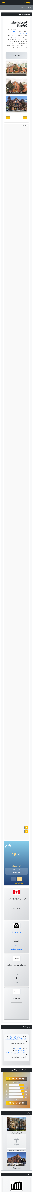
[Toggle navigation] (3, 2)
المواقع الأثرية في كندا (14, 1037)
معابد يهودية (16, 932)
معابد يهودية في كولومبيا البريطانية (16, 1052)
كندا (20, 33)
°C (19, 879)
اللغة (28, 7)
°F (13, 879)
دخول (21, 7)
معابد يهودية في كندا (20, 1050)
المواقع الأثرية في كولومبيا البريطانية (15, 1039)
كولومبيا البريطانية (16, 949)
